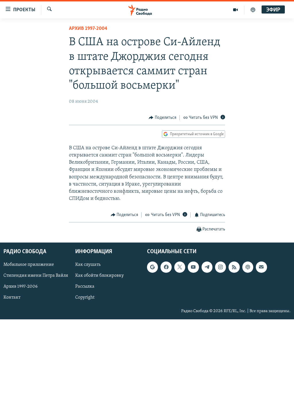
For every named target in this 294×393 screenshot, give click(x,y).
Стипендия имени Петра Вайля (35, 275)
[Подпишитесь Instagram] (220, 267)
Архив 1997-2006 (20, 286)
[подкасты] (253, 9)
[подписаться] (261, 267)
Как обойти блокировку (99, 275)
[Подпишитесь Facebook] (165, 267)
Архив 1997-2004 (88, 28)
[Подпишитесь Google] (152, 267)
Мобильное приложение (28, 264)
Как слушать (87, 264)
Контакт (11, 297)
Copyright (84, 297)
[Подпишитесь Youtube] (193, 267)
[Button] (162, 117)
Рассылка (84, 286)
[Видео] (235, 9)
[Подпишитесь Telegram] (207, 267)
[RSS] (234, 267)
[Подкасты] (247, 267)
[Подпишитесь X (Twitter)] (179, 267)
